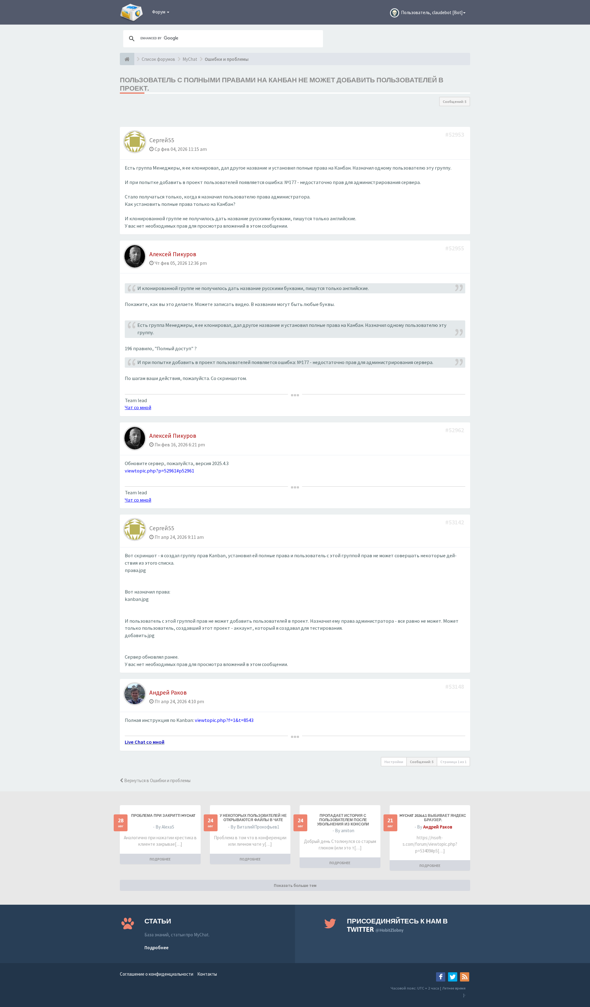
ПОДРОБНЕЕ (160, 859)
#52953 (455, 134)
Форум (159, 12)
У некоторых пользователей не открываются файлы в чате (253, 817)
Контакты (207, 974)
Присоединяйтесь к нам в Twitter (397, 925)
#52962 (455, 430)
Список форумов (158, 59)
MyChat (190, 59)
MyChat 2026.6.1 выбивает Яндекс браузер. (432, 817)
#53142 (455, 522)
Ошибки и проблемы (227, 59)
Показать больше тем (295, 885)
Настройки (393, 761)
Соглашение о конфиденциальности (156, 974)
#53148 (455, 686)
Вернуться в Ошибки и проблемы (157, 780)
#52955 (455, 248)
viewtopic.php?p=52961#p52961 (159, 471)
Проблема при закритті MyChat (163, 815)
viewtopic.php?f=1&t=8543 (224, 720)
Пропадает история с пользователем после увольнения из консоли (343, 819)
